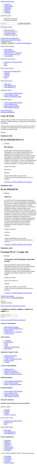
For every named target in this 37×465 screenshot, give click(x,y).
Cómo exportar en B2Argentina (13, 102)
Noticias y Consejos (10, 414)
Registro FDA (8, 422)
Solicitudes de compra (10, 371)
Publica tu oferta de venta (11, 106)
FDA (5, 63)
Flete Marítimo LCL (10, 85)
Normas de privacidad (10, 355)
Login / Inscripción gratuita (13, 40)
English (12, 30)
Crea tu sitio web (9, 333)
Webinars (7, 74)
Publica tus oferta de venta (11, 372)
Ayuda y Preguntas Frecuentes (13, 359)
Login (2, 38)
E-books (6, 76)
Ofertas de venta (9, 369)
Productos (4, 43)
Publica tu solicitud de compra (12, 96)
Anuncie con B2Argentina (11, 347)
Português (14, 31)
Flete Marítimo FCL (10, 87)
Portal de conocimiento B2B (12, 71)
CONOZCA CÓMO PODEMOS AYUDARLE (18, 182)
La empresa (7, 340)
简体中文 (14, 35)
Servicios (11, 43)
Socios (6, 345)
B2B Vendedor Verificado (11, 107)
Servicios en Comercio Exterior (13, 62)
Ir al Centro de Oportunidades (22, 43)
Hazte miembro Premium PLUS (13, 328)
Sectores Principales (6, 110)
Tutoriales (7, 73)
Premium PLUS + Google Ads (13, 52)
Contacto (6, 362)
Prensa (6, 343)
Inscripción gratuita (10, 38)
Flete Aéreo (7, 84)
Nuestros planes (8, 330)
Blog (17, 38)
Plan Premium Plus (9, 51)
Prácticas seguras (9, 360)
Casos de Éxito (8, 56)
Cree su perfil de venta (10, 104)
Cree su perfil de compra (11, 95)
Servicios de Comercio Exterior (13, 421)
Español (12, 33)
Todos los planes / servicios (12, 54)
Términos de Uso (9, 357)
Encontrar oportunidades (8, 112)
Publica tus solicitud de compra (13, 374)
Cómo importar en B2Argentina (13, 93)
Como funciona (8, 342)
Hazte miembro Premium (11, 327)
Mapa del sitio (8, 348)
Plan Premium (8, 49)
